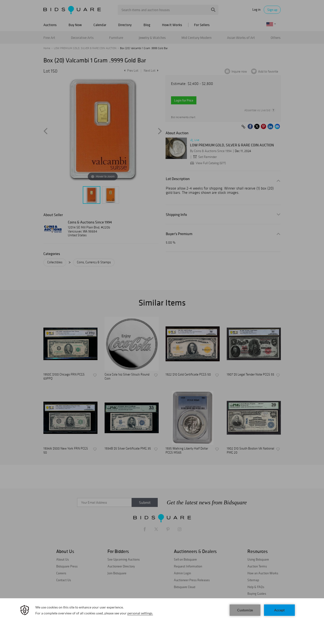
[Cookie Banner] (162, 610)
